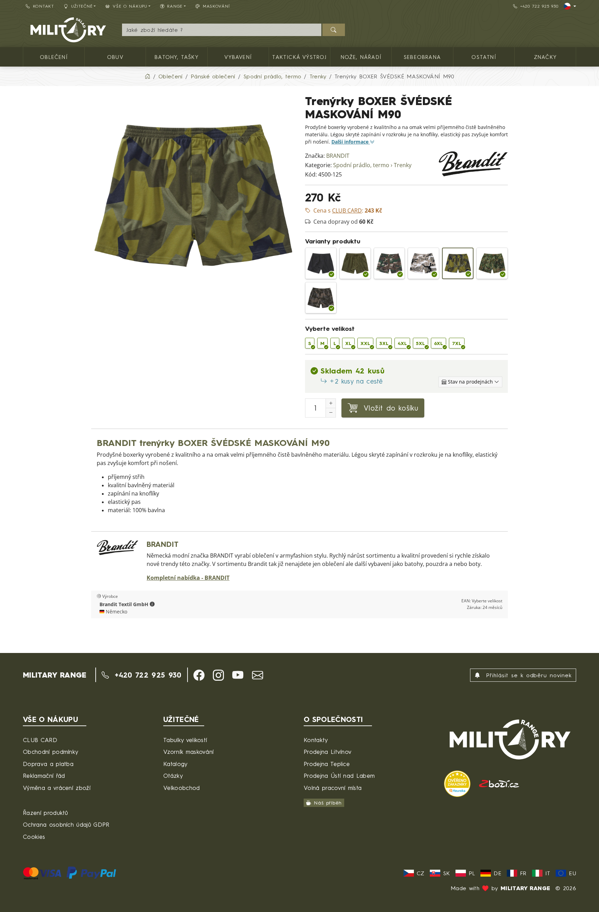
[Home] (147, 76)
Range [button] (175, 6)
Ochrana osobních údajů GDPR (66, 824)
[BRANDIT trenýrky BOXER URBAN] (423, 263)
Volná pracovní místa (333, 787)
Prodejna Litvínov (327, 751)
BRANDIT (337, 156)
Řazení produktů (45, 812)
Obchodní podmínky (50, 751)
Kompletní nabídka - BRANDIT (188, 578)
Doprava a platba (48, 763)
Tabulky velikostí (185, 739)
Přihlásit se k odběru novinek (527, 675)
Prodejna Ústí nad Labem (339, 775)
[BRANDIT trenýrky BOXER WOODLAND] (389, 263)
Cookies (34, 836)
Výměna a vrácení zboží (56, 787)
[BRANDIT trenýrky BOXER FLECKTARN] (492, 263)
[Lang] (570, 6)
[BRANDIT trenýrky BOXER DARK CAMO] (320, 297)
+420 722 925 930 (539, 6)
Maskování (216, 6)
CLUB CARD (40, 739)
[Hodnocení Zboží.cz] (499, 782)
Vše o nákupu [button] (130, 6)
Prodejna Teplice (327, 763)
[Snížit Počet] (330, 413)
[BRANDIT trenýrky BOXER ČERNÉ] (320, 263)
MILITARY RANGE (54, 674)
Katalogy (175, 763)
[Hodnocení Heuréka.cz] (458, 782)
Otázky (173, 775)
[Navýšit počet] (330, 403)
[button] (152, 604)
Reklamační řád (44, 775)
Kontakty (316, 739)
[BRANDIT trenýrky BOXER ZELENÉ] (355, 263)
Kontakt (43, 6)
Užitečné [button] (82, 6)
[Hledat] (333, 30)
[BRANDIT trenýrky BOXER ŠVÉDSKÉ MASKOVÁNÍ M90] (458, 263)
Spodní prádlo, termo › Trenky (372, 165)
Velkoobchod (181, 787)
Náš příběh (327, 803)
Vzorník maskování (188, 751)
